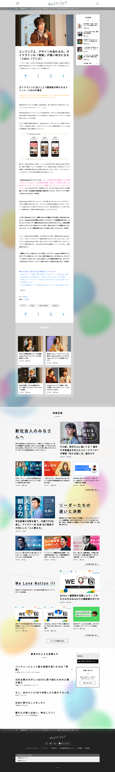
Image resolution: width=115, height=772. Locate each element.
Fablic (32, 305)
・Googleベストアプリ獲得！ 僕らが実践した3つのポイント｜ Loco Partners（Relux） (44, 274)
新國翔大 (25, 297)
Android (56, 305)
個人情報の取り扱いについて (67, 748)
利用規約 (80, 748)
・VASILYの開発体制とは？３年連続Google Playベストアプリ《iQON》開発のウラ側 (43, 285)
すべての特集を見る (57, 641)
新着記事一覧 (24, 8)
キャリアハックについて (32, 748)
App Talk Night (44, 305)
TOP (16, 8)
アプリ (24, 305)
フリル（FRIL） (41, 107)
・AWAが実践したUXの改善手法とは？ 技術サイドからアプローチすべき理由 (42, 277)
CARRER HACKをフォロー (88, 661)
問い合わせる (88, 683)
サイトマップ (45, 748)
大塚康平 (26, 299)
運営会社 (87, 748)
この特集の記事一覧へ (91, 489)
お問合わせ (54, 748)
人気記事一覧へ (87, 63)
